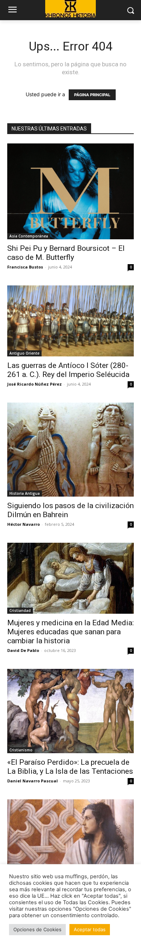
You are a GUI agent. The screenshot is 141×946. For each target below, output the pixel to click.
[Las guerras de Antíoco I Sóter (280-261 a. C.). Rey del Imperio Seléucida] (70, 320)
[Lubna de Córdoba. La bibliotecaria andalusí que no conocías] (70, 834)
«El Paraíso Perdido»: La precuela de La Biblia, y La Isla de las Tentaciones (70, 767)
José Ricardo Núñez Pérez (34, 384)
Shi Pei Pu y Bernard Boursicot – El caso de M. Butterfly (66, 253)
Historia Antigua (24, 493)
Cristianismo (21, 749)
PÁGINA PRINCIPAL (92, 94)
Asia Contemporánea (28, 236)
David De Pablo (23, 650)
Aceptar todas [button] (90, 929)
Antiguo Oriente (24, 353)
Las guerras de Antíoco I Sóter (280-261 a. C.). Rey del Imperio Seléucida (68, 370)
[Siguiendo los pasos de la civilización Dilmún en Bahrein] (70, 450)
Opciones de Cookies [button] (37, 929)
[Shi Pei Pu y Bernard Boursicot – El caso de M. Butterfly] (70, 191)
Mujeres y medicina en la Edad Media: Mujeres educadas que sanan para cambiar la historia (70, 631)
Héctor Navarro (23, 524)
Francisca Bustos (25, 267)
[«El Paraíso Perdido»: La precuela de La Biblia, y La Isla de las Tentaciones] (70, 711)
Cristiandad (20, 610)
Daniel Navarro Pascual (32, 780)
